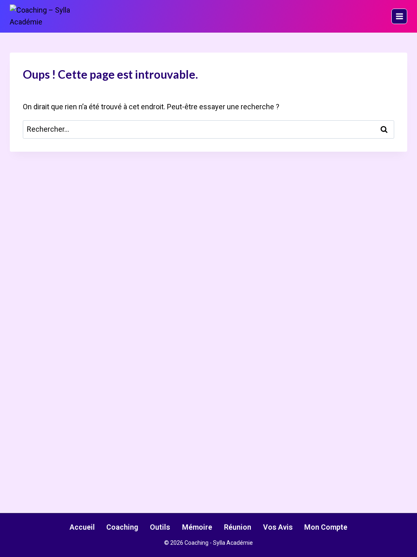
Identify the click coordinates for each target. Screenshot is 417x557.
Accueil (82, 527)
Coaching (122, 527)
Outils (160, 527)
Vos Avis (278, 527)
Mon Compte (325, 527)
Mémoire (197, 527)
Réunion (237, 527)
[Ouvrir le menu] (399, 16)
